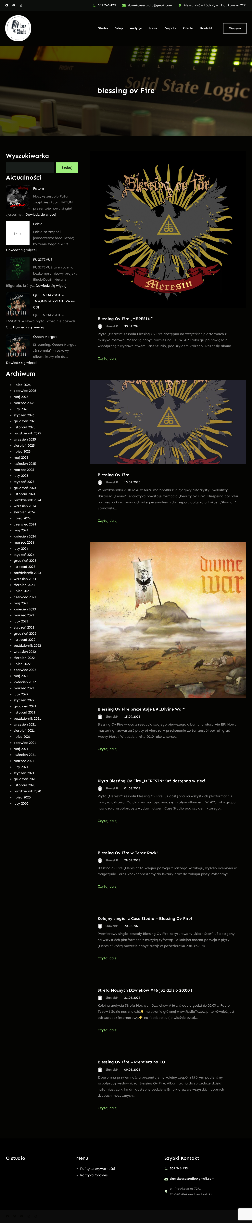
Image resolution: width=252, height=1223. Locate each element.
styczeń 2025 (24, 482)
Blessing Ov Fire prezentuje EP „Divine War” (141, 709)
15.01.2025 (132, 482)
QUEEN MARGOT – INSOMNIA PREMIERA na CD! (54, 301)
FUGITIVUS (42, 259)
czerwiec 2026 (25, 390)
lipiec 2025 (22, 451)
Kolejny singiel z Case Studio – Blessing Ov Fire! (145, 918)
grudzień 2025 (25, 421)
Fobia (38, 224)
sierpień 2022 (24, 658)
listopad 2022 (24, 639)
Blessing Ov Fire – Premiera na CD (131, 1061)
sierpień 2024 (24, 512)
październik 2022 (27, 645)
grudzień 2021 (25, 706)
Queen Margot (45, 336)
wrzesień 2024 (25, 506)
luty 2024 (21, 548)
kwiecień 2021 (25, 755)
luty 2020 (21, 803)
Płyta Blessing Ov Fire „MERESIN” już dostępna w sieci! (152, 780)
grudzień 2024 (25, 488)
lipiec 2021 (22, 736)
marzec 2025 (24, 470)
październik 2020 (27, 791)
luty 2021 (21, 767)
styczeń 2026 (24, 415)
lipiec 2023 (22, 591)
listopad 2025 (24, 427)
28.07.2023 (132, 860)
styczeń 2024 (24, 554)
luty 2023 (21, 621)
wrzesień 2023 (25, 579)
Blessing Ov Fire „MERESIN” (125, 318)
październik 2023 (27, 573)
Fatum (38, 188)
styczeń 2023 (24, 627)
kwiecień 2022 (25, 682)
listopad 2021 (24, 712)
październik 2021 (27, 718)
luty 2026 (21, 409)
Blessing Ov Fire (113, 474)
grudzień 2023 (25, 560)
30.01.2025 (132, 326)
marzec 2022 (24, 688)
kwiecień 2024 (25, 536)
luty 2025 (21, 475)
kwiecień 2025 (25, 463)
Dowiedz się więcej (40, 214)
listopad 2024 (24, 494)
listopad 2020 (24, 785)
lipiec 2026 (22, 385)
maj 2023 (21, 603)
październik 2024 (27, 500)
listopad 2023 (24, 566)
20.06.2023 (132, 926)
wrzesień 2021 (25, 724)
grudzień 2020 (25, 779)
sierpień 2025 (24, 445)
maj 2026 (21, 397)
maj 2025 (21, 457)
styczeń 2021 (24, 773)
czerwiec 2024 (25, 524)
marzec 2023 (24, 615)
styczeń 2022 (24, 700)
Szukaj (67, 167)
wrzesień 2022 (25, 651)
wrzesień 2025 (25, 439)
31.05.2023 (132, 997)
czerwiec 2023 (25, 597)
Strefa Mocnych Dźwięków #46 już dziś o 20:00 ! (145, 990)
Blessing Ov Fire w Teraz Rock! (128, 852)
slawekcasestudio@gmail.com (150, 5)
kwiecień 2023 (25, 609)
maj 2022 (21, 676)
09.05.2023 (132, 1069)
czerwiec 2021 (25, 743)
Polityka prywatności (97, 1168)
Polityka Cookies (93, 1175)
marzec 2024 (24, 542)
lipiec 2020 (22, 797)
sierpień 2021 (24, 730)
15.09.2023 (132, 716)
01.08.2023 (132, 788)
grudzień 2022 (25, 633)
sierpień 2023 (24, 585)
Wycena (235, 28)
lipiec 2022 (22, 664)
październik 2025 (27, 433)
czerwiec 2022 (25, 670)
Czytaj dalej (108, 358)
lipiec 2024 (22, 518)
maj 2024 (21, 530)
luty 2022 (21, 694)
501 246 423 (107, 5)
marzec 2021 (24, 761)
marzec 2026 (24, 403)
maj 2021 (21, 749)
